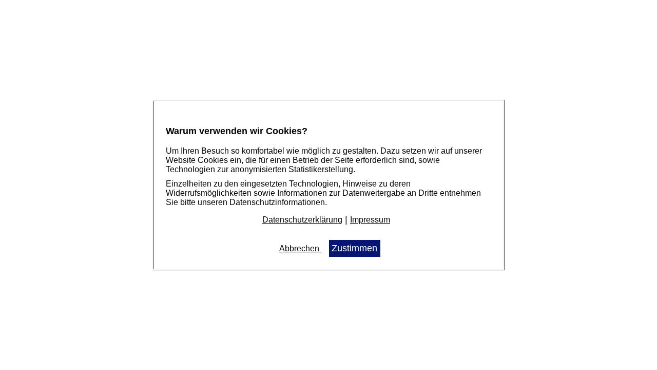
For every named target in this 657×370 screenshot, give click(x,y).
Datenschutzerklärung (302, 219)
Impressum (370, 219)
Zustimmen (354, 248)
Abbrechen (300, 248)
